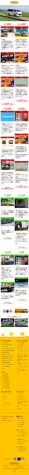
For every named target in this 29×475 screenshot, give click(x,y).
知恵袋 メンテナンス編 (7, 360)
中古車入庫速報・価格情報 (8, 350)
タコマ (3, 395)
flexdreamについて (6, 418)
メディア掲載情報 (6, 366)
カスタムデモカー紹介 (7, 348)
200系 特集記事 (5, 385)
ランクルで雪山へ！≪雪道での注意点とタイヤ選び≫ (7, 232)
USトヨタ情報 (21, 424)
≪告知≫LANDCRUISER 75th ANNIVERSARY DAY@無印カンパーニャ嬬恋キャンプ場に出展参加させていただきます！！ (7, 44)
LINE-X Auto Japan (22, 448)
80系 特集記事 (5, 379)
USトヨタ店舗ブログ (22, 435)
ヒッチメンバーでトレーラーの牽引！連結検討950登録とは (7, 297)
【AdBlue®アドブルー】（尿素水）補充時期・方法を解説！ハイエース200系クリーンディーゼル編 (21, 214)
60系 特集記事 (5, 375)
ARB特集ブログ (21, 443)
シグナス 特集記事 (6, 383)
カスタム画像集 (21, 342)
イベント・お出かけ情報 (7, 364)
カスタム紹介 (5, 346)
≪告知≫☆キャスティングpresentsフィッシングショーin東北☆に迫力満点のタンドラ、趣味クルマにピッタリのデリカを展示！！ (7, 128)
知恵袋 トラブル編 (6, 354)
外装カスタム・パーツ (22, 346)
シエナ (3, 399)
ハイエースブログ (22, 340)
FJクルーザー (5, 397)
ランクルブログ (6, 340)
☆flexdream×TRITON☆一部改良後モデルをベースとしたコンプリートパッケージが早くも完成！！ (8, 153)
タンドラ (4, 393)
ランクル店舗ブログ (22, 431)
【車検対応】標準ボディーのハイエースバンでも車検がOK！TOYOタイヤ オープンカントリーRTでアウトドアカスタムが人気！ (21, 238)
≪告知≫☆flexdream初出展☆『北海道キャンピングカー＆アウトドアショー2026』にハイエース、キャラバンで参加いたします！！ (21, 44)
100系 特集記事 (5, 381)
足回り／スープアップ (22, 354)
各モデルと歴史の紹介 (7, 344)
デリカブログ (21, 391)
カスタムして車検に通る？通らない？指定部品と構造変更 (7, 212)
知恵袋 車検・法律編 (6, 358)
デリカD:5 (20, 393)
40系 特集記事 (5, 373)
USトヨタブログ (6, 391)
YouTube (20, 408)
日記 (3, 368)
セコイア (4, 401)
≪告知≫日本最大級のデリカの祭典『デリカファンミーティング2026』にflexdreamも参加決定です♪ (21, 127)
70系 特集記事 (5, 377)
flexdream (15, 468)
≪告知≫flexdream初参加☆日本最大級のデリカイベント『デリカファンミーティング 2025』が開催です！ (21, 271)
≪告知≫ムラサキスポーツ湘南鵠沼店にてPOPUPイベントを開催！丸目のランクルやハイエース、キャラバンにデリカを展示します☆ (7, 94)
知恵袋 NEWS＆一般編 (7, 356)
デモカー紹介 (20, 344)
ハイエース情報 (21, 422)
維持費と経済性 (5, 352)
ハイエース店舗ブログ (22, 433)
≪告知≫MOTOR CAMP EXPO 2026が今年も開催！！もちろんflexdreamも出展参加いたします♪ (21, 93)
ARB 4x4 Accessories (22, 441)
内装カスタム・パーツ (22, 348)
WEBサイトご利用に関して (8, 420)
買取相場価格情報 (6, 362)
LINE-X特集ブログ (22, 450)
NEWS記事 (20, 426)
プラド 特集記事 (5, 387)
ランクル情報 (20, 420)
